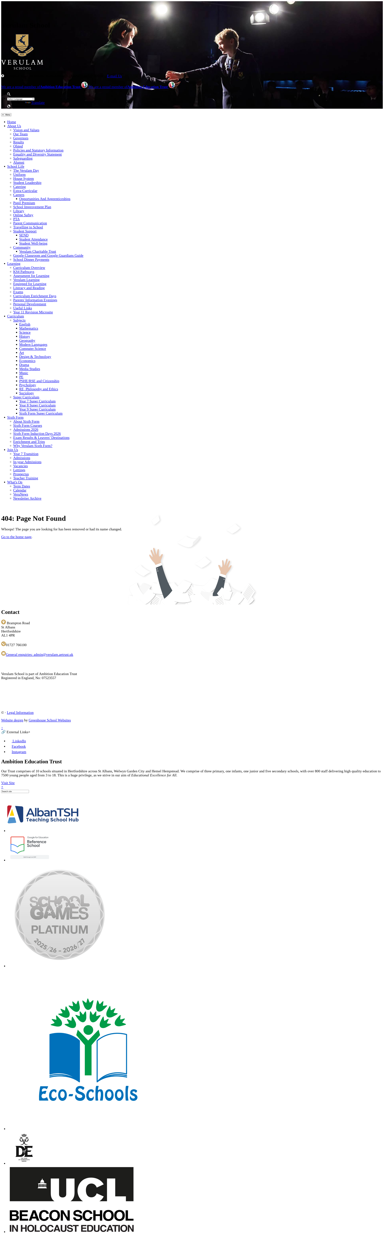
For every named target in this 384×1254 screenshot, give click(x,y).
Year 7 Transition (25, 454)
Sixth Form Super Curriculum (41, 413)
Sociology (26, 393)
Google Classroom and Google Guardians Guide (48, 255)
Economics (27, 361)
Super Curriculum (26, 397)
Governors (20, 138)
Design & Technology (35, 357)
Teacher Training (25, 478)
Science (25, 332)
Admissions (21, 458)
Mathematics (28, 328)
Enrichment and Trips (29, 442)
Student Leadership (27, 183)
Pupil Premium (24, 203)
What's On (14, 482)
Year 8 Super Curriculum (37, 405)
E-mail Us (114, 76)
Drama (24, 365)
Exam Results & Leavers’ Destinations (41, 438)
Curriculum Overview (29, 268)
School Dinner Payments (31, 259)
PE (21, 377)
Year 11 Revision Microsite (33, 312)
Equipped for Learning (29, 284)
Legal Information (20, 712)
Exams (18, 292)
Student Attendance (33, 239)
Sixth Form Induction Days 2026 (37, 433)
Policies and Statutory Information (38, 150)
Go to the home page (16, 537)
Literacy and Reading (29, 288)
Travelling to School (28, 227)
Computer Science (32, 348)
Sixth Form (15, 417)
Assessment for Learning (31, 276)
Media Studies (29, 369)
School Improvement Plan (32, 207)
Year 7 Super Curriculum (37, 401)
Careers (18, 195)
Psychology (27, 385)
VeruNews (20, 494)
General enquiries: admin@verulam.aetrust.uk (39, 654)
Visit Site (8, 783)
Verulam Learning (26, 280)
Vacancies (20, 466)
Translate (38, 102)
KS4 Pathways (23, 272)
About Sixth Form (26, 421)
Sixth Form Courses (27, 425)
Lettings (19, 470)
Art (21, 353)
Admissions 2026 (25, 429)
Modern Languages (33, 344)
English (24, 324)
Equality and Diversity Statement (37, 154)
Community (22, 247)
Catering (19, 187)
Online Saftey (23, 215)
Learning (13, 263)
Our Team (20, 134)
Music (23, 373)
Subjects (19, 320)
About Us (14, 126)
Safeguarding (23, 158)
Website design (12, 720)
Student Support (25, 231)
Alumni (18, 162)
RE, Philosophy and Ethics (38, 389)
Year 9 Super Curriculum (37, 409)
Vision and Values (26, 130)
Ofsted (18, 146)
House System (23, 178)
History (24, 336)
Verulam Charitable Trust (37, 251)
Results (18, 142)
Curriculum (15, 316)
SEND (23, 235)
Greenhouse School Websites (50, 720)
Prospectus (21, 474)
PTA (16, 219)
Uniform (19, 174)
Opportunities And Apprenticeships (44, 199)
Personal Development (29, 304)
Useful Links (22, 308)
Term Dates (21, 486)
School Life (15, 166)
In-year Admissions (27, 462)
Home (11, 122)
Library (18, 211)
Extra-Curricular (25, 191)
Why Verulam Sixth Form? (32, 446)
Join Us (12, 450)
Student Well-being (33, 243)
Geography (27, 340)
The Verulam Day (26, 170)
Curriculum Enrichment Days (34, 296)
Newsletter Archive (27, 498)
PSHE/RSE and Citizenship (39, 381)
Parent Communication (30, 223)
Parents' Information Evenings (35, 300)
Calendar (19, 490)
